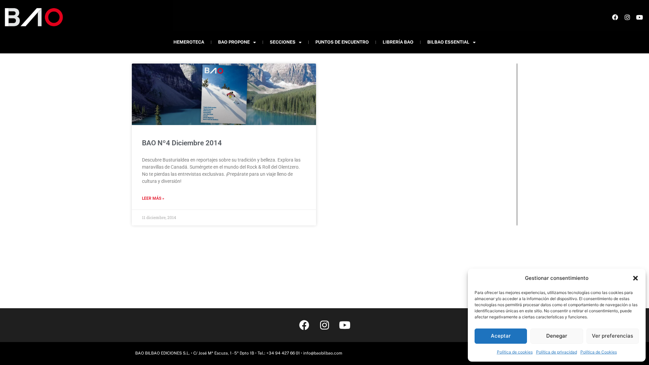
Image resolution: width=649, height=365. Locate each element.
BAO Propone (234, 42)
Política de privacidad (556, 352)
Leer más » (153, 198)
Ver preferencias (612, 336)
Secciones (282, 42)
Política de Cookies (598, 352)
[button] (635, 278)
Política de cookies (515, 352)
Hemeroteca (188, 42)
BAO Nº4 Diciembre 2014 (182, 143)
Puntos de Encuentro (342, 42)
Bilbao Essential (448, 42)
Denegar (556, 336)
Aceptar (501, 336)
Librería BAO (398, 42)
